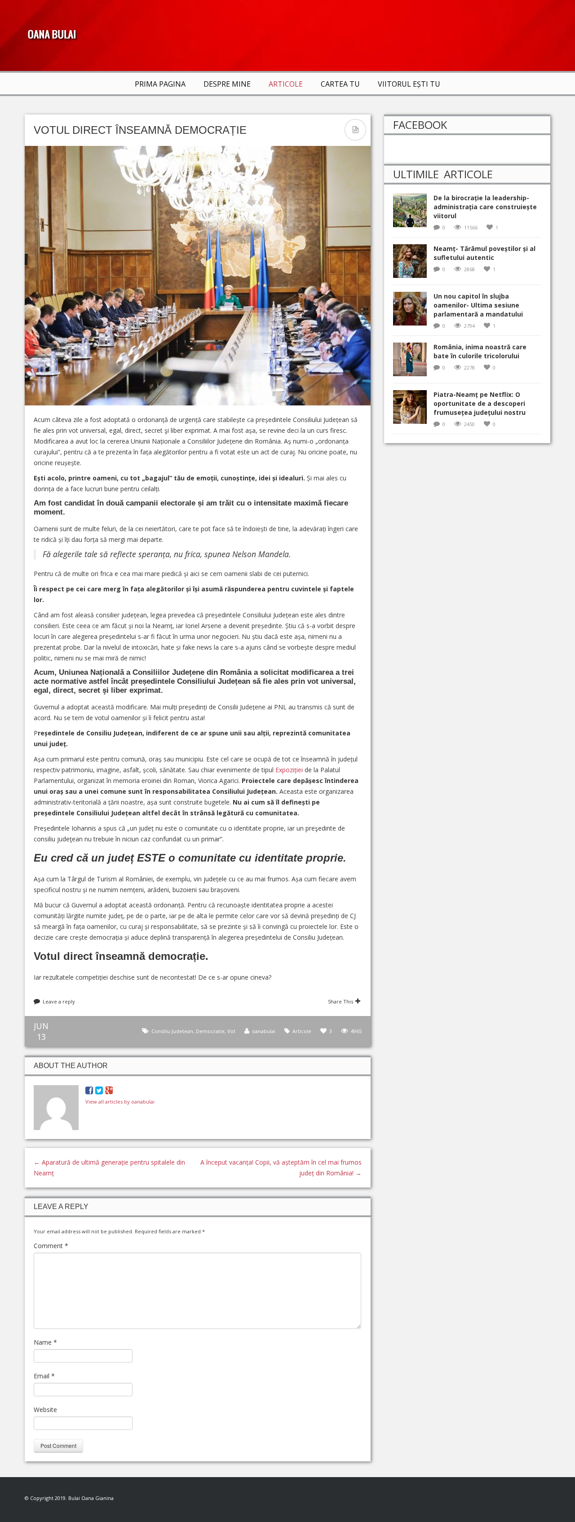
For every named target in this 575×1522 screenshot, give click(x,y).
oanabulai (263, 1031)
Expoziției (289, 769)
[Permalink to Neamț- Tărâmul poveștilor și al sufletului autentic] (413, 264)
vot (231, 1031)
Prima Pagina (160, 83)
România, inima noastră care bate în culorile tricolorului (479, 351)
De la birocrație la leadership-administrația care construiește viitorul (485, 207)
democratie (210, 1031)
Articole (286, 83)
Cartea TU (340, 83)
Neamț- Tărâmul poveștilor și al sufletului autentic (484, 253)
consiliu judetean (172, 1031)
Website (45, 1409)
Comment (51, 1245)
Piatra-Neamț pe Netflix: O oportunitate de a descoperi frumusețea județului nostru (479, 403)
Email (44, 1376)
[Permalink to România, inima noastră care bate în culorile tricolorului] (413, 362)
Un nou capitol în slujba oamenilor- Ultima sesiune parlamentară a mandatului (478, 305)
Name (45, 1342)
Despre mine (227, 83)
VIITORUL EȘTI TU (409, 83)
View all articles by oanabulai (120, 1101)
